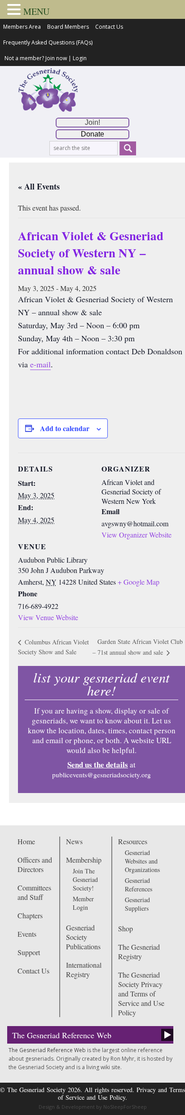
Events (27, 934)
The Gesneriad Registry (139, 951)
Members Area (22, 27)
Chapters (30, 915)
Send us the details (97, 764)
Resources (132, 841)
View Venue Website (48, 617)
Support (29, 952)
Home (26, 841)
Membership (83, 859)
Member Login (83, 903)
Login (80, 58)
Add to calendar (64, 428)
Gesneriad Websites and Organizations (142, 861)
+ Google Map (138, 581)
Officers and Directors (35, 864)
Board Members (68, 27)
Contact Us (109, 27)
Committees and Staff (34, 892)
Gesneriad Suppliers (137, 903)
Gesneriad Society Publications (83, 937)
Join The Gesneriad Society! (85, 879)
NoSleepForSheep (125, 1106)
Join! (92, 122)
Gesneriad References (138, 884)
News (74, 841)
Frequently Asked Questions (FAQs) (47, 42)
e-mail (40, 364)
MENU (36, 11)
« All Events (39, 186)
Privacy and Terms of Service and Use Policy (121, 1093)
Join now (56, 58)
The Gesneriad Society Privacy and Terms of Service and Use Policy (141, 993)
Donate (92, 134)
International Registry (83, 969)
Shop (125, 928)
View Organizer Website (136, 534)
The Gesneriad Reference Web (61, 1035)
